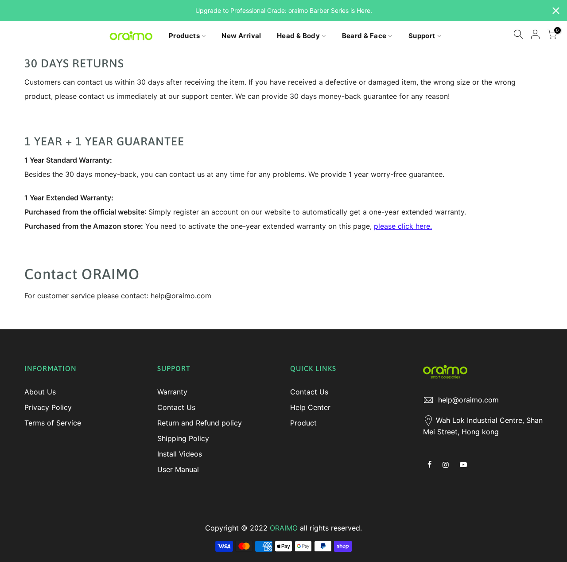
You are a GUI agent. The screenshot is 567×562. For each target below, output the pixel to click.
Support (421, 35)
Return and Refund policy (199, 422)
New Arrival (241, 35)
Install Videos (179, 453)
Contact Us (176, 407)
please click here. (403, 226)
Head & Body (298, 35)
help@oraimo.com (468, 399)
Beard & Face (364, 35)
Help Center (310, 407)
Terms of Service (52, 422)
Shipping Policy (183, 438)
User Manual (178, 469)
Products (184, 35)
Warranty (172, 391)
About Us (40, 391)
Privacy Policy (48, 407)
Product (303, 422)
